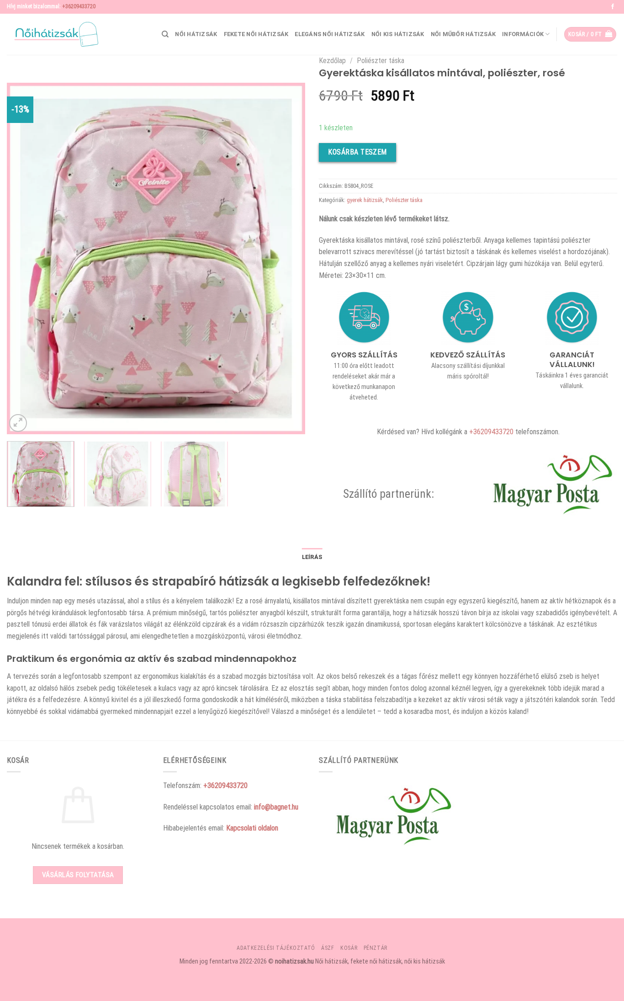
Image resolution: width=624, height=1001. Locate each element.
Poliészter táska (380, 60)
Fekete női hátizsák (256, 34)
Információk (523, 34)
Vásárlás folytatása (78, 875)
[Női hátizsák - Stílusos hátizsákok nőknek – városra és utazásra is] (52, 34)
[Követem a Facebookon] (612, 7)
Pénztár (375, 948)
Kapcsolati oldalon (252, 828)
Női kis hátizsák (397, 34)
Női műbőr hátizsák (463, 34)
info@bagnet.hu (276, 807)
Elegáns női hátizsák (330, 34)
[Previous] (24, 258)
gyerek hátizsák (365, 200)
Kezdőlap (332, 60)
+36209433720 (78, 6)
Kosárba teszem (357, 152)
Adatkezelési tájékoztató (276, 948)
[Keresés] (165, 34)
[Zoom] (18, 423)
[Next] (288, 258)
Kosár (348, 948)
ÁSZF (327, 948)
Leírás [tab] (312, 557)
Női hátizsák (196, 34)
